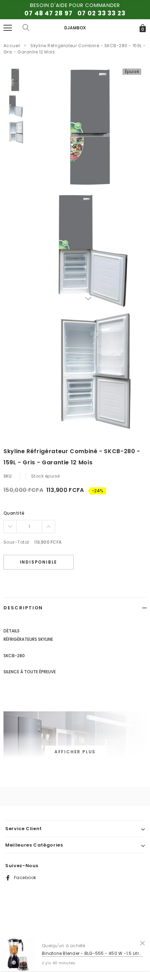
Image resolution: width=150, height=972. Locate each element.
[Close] (142, 942)
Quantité (14, 513)
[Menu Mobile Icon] (7, 28)
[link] (14, 79)
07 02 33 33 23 (101, 13)
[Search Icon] (26, 27)
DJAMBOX (75, 28)
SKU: (8, 476)
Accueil (11, 46)
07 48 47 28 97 (48, 13)
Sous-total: (16, 542)
